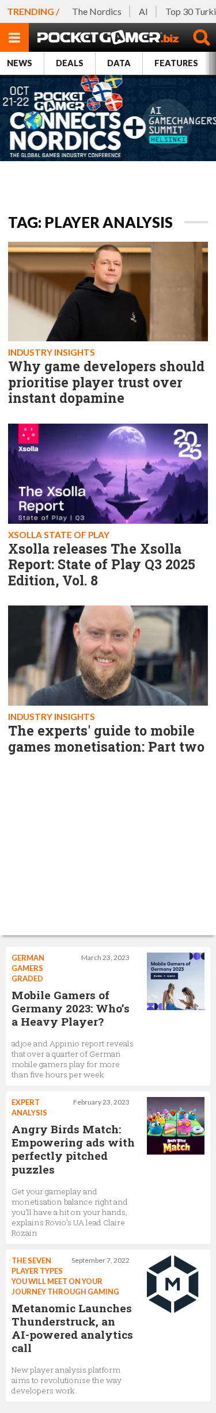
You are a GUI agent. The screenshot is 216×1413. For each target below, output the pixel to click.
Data (119, 63)
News (19, 63)
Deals (70, 63)
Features (176, 63)
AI (143, 11)
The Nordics (97, 11)
